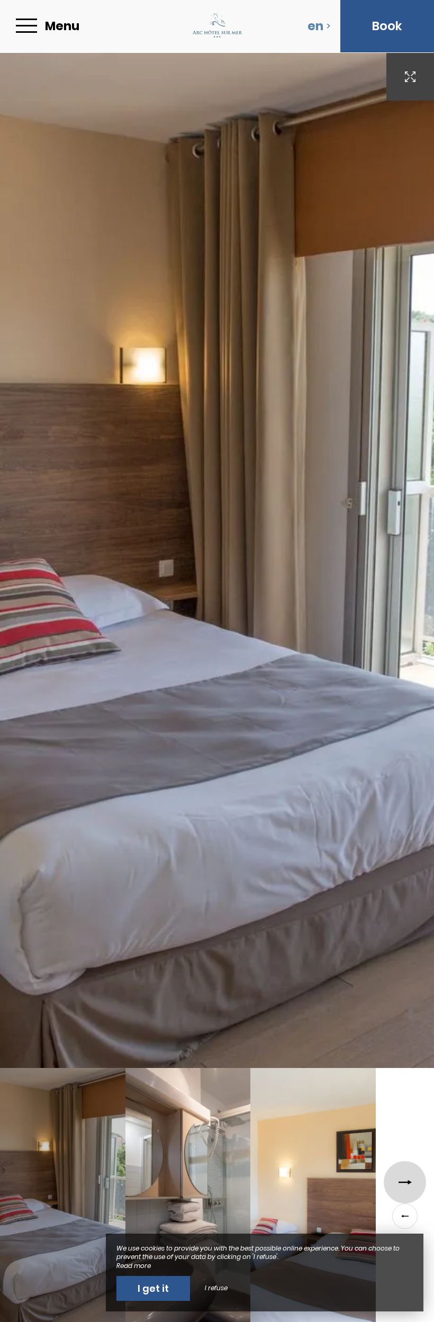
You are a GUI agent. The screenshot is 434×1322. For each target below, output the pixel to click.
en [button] (315, 25)
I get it (153, 1288)
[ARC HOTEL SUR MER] (217, 26)
